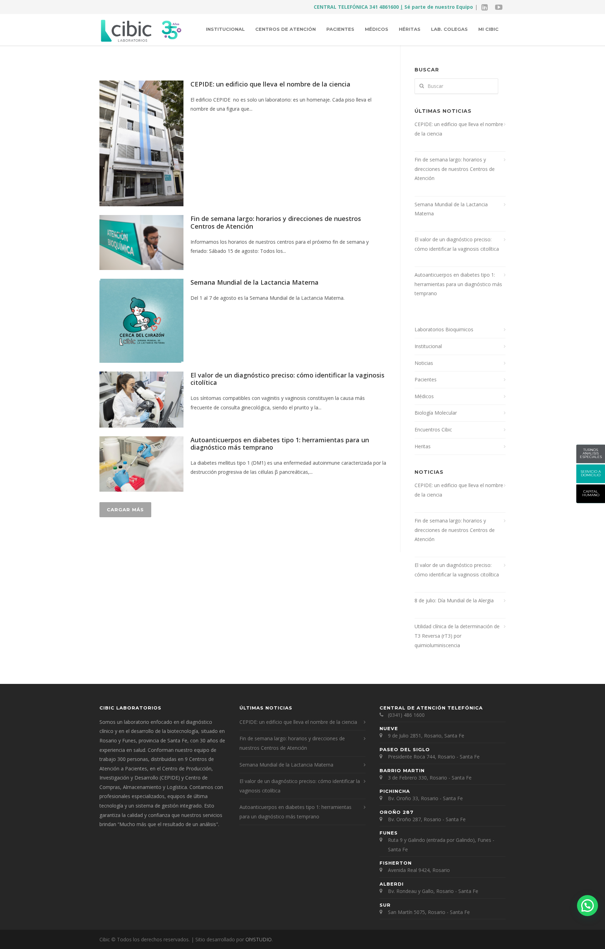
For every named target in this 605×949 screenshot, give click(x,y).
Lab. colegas (449, 29)
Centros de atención (285, 29)
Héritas (409, 29)
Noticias (424, 363)
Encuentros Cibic (433, 429)
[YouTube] (499, 7)
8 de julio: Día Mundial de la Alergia (454, 600)
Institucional (225, 29)
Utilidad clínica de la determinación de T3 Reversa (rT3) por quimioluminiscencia (457, 635)
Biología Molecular (436, 412)
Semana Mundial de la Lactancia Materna (254, 282)
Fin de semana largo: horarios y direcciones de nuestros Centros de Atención (275, 222)
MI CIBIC (488, 29)
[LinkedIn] (485, 7)
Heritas (423, 446)
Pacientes (340, 29)
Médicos (376, 29)
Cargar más (125, 509)
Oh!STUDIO (258, 939)
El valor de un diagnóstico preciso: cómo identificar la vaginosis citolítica (287, 379)
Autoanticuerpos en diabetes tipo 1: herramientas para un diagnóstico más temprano (279, 444)
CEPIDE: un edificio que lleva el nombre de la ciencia (270, 84)
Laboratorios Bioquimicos (444, 329)
